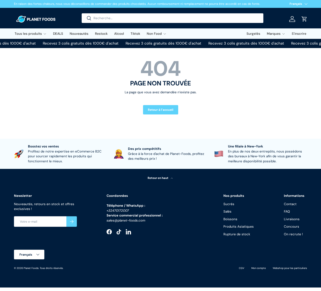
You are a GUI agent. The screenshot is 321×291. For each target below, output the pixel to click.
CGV (241, 268)
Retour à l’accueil (160, 110)
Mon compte (258, 268)
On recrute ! (293, 234)
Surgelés (253, 33)
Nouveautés (79, 33)
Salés (227, 211)
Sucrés (228, 204)
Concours (291, 226)
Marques (274, 33)
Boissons (230, 219)
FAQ (287, 211)
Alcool (119, 33)
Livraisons (292, 219)
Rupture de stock (236, 234)
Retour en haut (158, 178)
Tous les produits (28, 33)
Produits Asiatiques (238, 226)
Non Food (154, 33)
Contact (290, 204)
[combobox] (173, 18)
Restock (101, 33)
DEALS (58, 33)
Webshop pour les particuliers (290, 268)
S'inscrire (299, 33)
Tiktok (135, 33)
